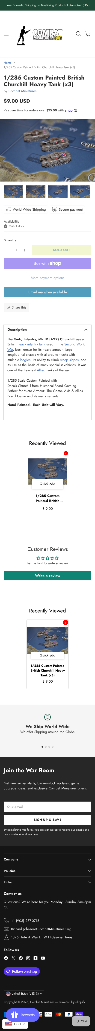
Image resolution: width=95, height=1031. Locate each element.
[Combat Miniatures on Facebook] (6, 958)
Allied (41, 370)
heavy (22, 344)
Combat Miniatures (22, 91)
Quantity (10, 240)
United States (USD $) (25, 993)
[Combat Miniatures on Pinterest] (21, 958)
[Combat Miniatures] (41, 33)
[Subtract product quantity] (8, 250)
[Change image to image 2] (35, 191)
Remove (66, 453)
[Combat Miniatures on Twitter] (13, 958)
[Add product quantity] (25, 250)
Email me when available (47, 292)
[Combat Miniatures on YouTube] (43, 958)
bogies (25, 359)
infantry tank (36, 344)
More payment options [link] (47, 277)
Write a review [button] (47, 575)
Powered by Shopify (72, 1002)
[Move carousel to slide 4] (52, 747)
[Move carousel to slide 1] (42, 747)
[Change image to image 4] (80, 191)
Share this (19, 307)
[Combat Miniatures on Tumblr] (35, 958)
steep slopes (69, 359)
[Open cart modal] (87, 33)
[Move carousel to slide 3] (49, 747)
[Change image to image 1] (13, 191)
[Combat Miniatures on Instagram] (28, 958)
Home (8, 63)
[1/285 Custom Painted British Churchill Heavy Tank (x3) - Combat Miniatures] (47, 150)
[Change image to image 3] (58, 191)
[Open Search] (78, 33)
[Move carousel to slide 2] (46, 747)
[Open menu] (6, 33)
